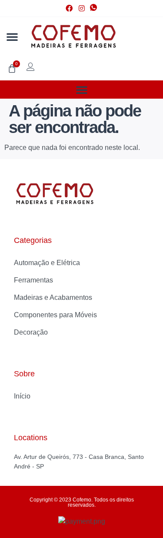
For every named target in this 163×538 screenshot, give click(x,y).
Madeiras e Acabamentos (53, 297)
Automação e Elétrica (47, 262)
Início (22, 396)
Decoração (31, 332)
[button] (12, 36)
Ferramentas (33, 280)
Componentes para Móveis (55, 315)
